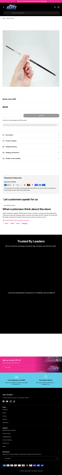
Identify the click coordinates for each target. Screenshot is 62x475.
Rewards (6, 47)
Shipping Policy (7, 437)
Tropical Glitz (27, 471)
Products (5, 409)
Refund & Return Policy (9, 430)
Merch (4, 413)
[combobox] (31, 13)
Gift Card (7, 51)
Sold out (41, 115)
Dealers (6, 43)
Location (7, 54)
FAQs (4, 446)
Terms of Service (7, 440)
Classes (5, 419)
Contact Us (6, 443)
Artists (6, 23)
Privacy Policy (6, 433)
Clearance (7, 35)
